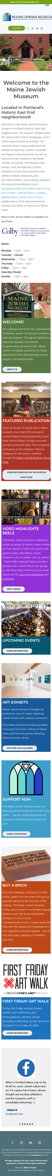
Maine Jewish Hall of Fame (26, 197)
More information (17, 950)
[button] (20, 1124)
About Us (12, 369)
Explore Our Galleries (20, 748)
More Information (17, 651)
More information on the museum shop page (26, 475)
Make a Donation (16, 834)
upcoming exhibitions (31, 574)
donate (16, 28)
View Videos (14, 589)
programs (8, 578)
